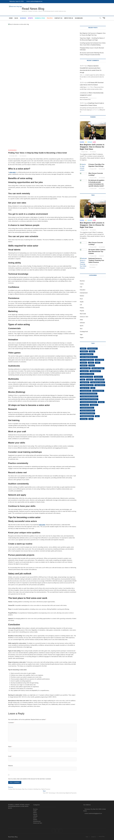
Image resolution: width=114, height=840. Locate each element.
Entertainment (12, 149)
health (97, 362)
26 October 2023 (13, 155)
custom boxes (99, 360)
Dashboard (79, 18)
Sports (30, 18)
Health (81, 301)
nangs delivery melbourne (97, 382)
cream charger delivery (86, 354)
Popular (90, 141)
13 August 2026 (84, 151)
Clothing (92, 351)
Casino (82, 284)
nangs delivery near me (86, 385)
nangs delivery (84, 382)
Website (10, 765)
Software (82, 322)
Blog (16, 18)
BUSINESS (84, 351)
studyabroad (94, 405)
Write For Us (68, 18)
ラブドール (83, 65)
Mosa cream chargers (98, 368)
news (93, 388)
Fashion (82, 295)
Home (11, 18)
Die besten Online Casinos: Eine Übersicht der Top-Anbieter (97, 251)
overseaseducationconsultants (88, 402)
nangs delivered (99, 379)
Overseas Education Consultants (89, 399)
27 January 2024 (92, 188)
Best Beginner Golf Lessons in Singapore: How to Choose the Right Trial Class (92, 147)
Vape (81, 334)
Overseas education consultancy (89, 396)
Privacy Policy (102, 836)
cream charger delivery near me (88, 357)
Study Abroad (84, 405)
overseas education (98, 391)
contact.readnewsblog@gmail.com (34, 1)
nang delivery (84, 371)
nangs (82, 379)
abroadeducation (92, 348)
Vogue (81, 337)
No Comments (22, 155)
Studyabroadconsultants (87, 416)
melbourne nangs (85, 368)
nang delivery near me (86, 377)
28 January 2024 (92, 177)
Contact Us (58, 18)
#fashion (83, 348)
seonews (101, 402)
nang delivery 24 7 (95, 371)
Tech (81, 328)
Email (10, 756)
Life (86, 141)
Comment (11, 722)
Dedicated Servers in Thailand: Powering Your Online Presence (96, 260)
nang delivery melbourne (87, 374)
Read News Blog (33, 8)
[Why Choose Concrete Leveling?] (83, 174)
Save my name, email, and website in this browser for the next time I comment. (29, 779)
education (83, 362)
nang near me (98, 377)
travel (91, 419)
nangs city (89, 379)
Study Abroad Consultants (87, 413)
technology (83, 419)
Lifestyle (92, 365)
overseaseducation (85, 391)
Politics (49, 18)
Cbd (81, 286)
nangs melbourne (100, 385)
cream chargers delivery (87, 360)
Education (82, 289)
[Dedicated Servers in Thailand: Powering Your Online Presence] (83, 263)
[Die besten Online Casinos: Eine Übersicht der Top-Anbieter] (83, 251)
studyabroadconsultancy (87, 407)
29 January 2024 (92, 168)
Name (10, 746)
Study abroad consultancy (87, 410)
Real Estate (83, 313)
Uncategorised (84, 331)
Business (23, 18)
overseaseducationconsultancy (88, 393)
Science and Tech (37, 823)
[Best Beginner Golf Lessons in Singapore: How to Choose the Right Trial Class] (93, 130)
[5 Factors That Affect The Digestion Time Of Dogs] (83, 167)
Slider (94, 141)
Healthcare (83, 365)
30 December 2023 (93, 264)
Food (81, 298)
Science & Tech (40, 18)
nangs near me (84, 388)
